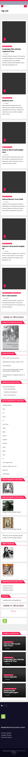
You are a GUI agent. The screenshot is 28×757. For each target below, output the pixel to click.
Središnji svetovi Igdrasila (10, 392)
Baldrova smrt (7, 101)
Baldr (4, 432)
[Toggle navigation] (25, 6)
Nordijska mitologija (7, 97)
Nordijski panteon (16, 292)
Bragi (4, 451)
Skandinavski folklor (7, 46)
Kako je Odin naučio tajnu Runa (11, 358)
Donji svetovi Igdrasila (9, 389)
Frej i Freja (5, 424)
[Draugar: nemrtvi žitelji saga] (8, 505)
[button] (22, 6)
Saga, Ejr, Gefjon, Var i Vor (10, 466)
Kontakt (14, 753)
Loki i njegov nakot (7, 462)
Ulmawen (5, 54)
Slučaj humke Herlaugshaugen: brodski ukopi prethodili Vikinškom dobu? (14, 693)
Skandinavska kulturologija (10, 688)
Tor (3, 413)
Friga (4, 416)
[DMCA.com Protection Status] (5, 621)
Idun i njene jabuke (9, 296)
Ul (3, 458)
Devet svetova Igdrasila (9, 386)
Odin (4, 409)
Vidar (4, 447)
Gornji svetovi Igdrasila (10, 395)
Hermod (5, 443)
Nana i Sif (5, 470)
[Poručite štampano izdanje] (11, 337)
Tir (3, 420)
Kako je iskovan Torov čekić (12, 199)
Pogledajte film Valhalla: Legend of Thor (13, 361)
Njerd (4, 428)
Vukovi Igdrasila (7, 365)
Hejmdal (5, 439)
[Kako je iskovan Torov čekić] (8, 488)
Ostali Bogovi (6, 474)
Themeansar (13, 752)
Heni (4, 454)
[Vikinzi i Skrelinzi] (8, 552)
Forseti (4, 435)
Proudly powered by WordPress (9, 750)
